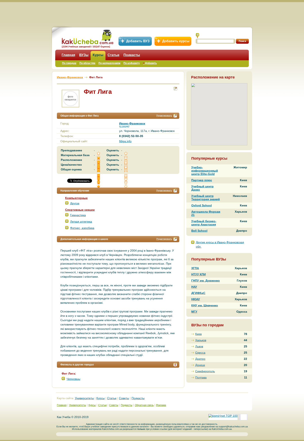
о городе (124, 126)
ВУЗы (84, 55)
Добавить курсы (175, 41)
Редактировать (164, 115)
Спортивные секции (80, 209)
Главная (68, 55)
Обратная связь (144, 405)
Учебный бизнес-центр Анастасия (203, 222)
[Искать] (197, 35)
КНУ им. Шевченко (204, 305)
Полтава (201, 377)
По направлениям (109, 63)
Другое (74, 203)
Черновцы (73, 379)
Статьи (113, 55)
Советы (124, 398)
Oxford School (201, 205)
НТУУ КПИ (198, 274)
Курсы (98, 55)
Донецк (200, 365)
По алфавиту (131, 63)
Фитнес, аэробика (82, 228)
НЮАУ (195, 299)
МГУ (194, 311)
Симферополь (205, 371)
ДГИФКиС (198, 293)
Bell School (199, 230)
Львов (199, 346)
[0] (126, 179)
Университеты (84, 398)
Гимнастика (78, 215)
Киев (198, 334)
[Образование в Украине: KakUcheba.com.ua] (87, 36)
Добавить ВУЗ (138, 41)
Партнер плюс (201, 180)
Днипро (200, 358)
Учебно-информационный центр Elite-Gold (204, 171)
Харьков (200, 340)
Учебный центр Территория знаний (205, 197)
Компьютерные (76, 198)
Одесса (200, 352)
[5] (99, 179)
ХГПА (195, 268)
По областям (87, 63)
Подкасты (131, 55)
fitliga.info (125, 141)
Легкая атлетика (81, 221)
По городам (69, 63)
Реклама (161, 405)
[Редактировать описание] (175, 115)
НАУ (194, 286)
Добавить (150, 63)
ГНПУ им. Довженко (205, 280)
